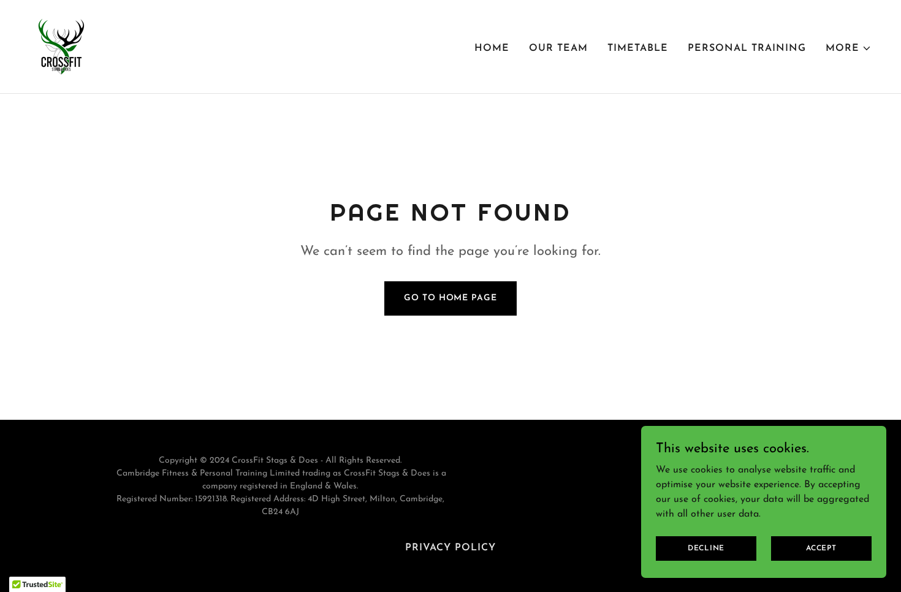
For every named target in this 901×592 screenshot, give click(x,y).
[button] (849, 48)
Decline (706, 548)
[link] (61, 46)
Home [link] (491, 48)
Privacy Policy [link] (450, 548)
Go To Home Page (450, 298)
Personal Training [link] (747, 48)
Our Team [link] (558, 48)
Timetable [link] (637, 48)
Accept (821, 548)
